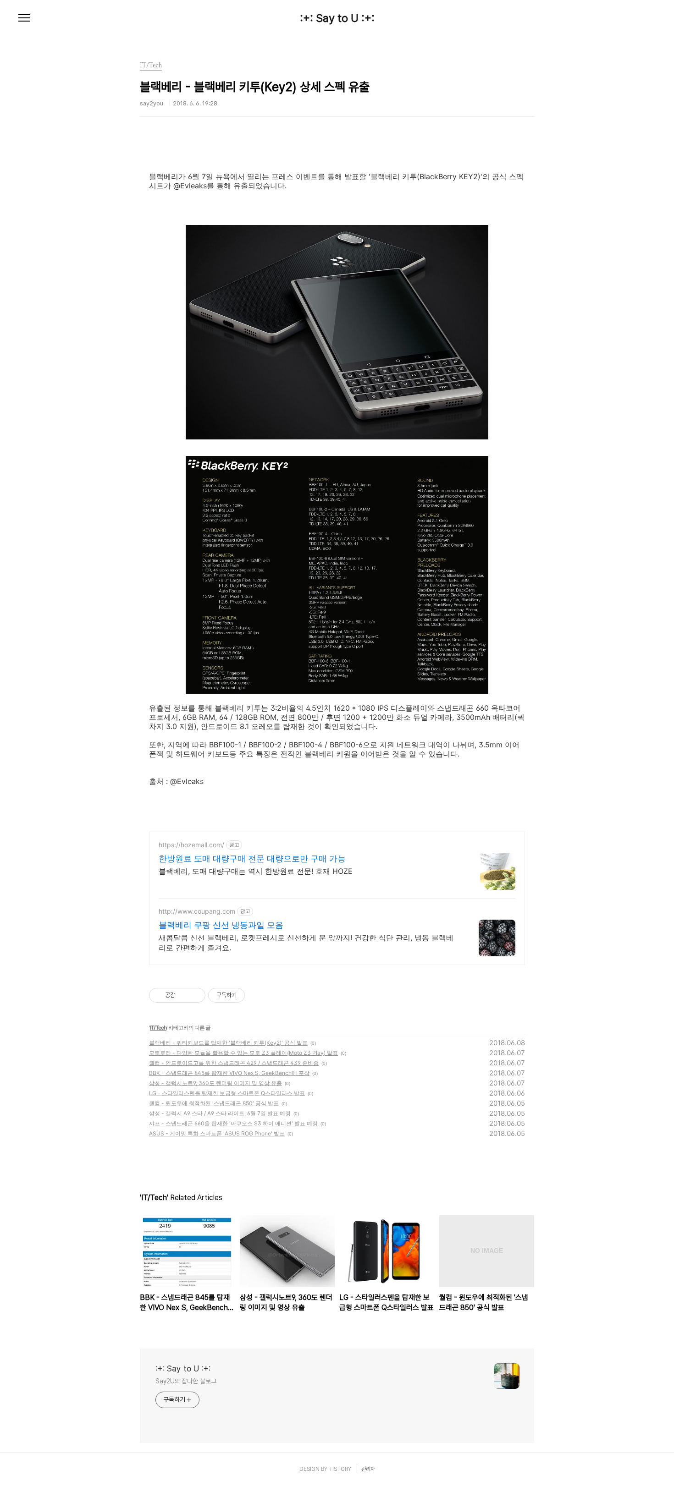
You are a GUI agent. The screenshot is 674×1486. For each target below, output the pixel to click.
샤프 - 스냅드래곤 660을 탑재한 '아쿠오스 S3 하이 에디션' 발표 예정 (233, 1123)
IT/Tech (158, 1027)
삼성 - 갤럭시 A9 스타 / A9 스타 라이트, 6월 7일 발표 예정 (220, 1113)
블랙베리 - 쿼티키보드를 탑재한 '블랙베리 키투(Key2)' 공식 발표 (228, 1042)
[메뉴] (24, 18)
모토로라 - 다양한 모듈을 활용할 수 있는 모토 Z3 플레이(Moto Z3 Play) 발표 (243, 1052)
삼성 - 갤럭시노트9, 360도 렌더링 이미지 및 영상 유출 (215, 1083)
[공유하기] (183, 995)
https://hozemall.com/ (191, 845)
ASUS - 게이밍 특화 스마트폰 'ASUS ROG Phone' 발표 (217, 1133)
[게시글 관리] (195, 995)
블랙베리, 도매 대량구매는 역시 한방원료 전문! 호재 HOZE (256, 871)
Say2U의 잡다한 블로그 (185, 1381)
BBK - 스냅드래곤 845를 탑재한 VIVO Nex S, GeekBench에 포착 (229, 1072)
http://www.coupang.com (197, 911)
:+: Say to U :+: (337, 18)
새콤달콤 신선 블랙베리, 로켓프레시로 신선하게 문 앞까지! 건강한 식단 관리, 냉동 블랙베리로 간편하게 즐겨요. (306, 942)
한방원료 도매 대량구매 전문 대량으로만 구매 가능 (252, 858)
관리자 (368, 1469)
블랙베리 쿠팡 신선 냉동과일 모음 (221, 925)
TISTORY (340, 1469)
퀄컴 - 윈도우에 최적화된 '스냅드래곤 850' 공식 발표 (214, 1103)
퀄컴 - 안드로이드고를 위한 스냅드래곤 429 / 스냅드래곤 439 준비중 (234, 1062)
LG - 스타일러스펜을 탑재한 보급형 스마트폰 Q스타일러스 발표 (227, 1093)
